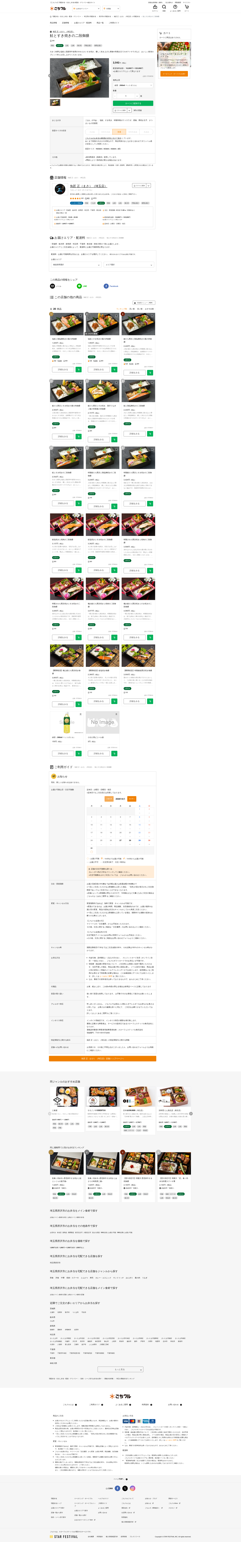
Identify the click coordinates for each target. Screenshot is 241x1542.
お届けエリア (56, 259)
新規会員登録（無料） (155, 2)
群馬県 (80, 210)
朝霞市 (157, 1341)
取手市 (67, 1312)
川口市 (75, 1341)
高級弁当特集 (108, 1378)
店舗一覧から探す (57, 1512)
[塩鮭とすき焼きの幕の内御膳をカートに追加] (114, 369)
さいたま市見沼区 (109, 1338)
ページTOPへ (119, 1479)
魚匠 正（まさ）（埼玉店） (63, 31)
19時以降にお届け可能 (124, 1232)
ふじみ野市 (93, 1344)
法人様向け (169, 2)
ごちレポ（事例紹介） (152, 1508)
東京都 (98, 210)
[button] (76, 264)
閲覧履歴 (178, 2)
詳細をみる (63, 369)
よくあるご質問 (106, 976)
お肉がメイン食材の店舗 (76, 1294)
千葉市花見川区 (75, 1353)
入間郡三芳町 (104, 1344)
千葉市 (52, 1353)
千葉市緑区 (111, 1353)
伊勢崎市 (68, 1329)
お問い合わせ (173, 1404)
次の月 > (132, 799)
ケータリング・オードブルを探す (174, 74)
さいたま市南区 (166, 1338)
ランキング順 (121, 308)
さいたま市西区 (66, 1338)
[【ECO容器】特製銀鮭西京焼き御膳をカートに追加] (150, 701)
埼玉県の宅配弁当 (90, 16)
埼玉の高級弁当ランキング (125, 1378)
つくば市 (76, 1312)
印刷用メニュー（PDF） (145, 303)
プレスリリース (135, 1536)
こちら (122, 875)
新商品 (65, 1232)
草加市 (121, 1341)
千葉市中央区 (62, 1353)
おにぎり (129, 1277)
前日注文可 (79, 1232)
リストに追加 (121, 110)
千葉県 (92, 210)
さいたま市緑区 (180, 1338)
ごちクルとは (68, 1404)
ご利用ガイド (113, 22)
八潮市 (59, 1344)
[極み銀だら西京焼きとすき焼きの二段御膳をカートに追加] (150, 637)
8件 (88, 198)
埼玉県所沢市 (55, 1262)
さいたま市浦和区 (152, 1338)
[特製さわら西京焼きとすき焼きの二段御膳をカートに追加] (79, 637)
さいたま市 (53, 1338)
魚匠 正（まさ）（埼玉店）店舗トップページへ (102, 1058)
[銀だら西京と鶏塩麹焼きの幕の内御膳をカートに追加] (150, 372)
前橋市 (52, 1329)
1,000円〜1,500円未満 (67, 1247)
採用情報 (124, 1536)
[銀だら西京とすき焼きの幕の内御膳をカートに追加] (79, 436)
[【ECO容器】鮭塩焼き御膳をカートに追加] (114, 701)
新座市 (180, 1341)
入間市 (150, 1341)
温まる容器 (96, 1232)
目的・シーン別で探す (58, 1517)
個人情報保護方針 (128, 1522)
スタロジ (172, 1508)
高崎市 (59, 1329)
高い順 (132, 308)
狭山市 (106, 1341)
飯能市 (90, 1341)
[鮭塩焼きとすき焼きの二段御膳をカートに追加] (114, 570)
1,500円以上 (80, 1247)
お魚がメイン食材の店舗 (58, 1294)
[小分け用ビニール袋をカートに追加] (114, 753)
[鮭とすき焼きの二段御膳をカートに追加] (79, 503)
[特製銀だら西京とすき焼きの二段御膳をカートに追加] (150, 503)
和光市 (172, 1341)
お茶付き (53, 1232)
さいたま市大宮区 (94, 1338)
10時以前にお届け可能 (108, 1232)
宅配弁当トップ (56, 1503)
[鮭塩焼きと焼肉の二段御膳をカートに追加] (79, 570)
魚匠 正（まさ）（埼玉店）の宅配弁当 (127, 16)
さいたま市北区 (79, 1338)
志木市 (165, 1341)
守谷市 (84, 1312)
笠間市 (59, 1312)
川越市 (67, 1341)
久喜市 (52, 1344)
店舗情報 (65, 22)
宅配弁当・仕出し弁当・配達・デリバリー (66, 16)
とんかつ (84, 1277)
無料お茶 (116, 80)
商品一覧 (100, 22)
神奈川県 (59, 213)
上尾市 (114, 1341)
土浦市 (52, 1312)
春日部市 (98, 1341)
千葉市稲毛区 (87, 1353)
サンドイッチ (118, 1277)
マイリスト (187, 2)
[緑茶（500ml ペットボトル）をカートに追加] (79, 753)
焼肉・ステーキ (73, 1277)
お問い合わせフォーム (121, 938)
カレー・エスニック (103, 1277)
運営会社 (125, 1508)
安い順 (139, 308)
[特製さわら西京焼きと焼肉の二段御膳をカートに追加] (150, 570)
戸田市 (142, 1341)
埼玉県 (86, 210)
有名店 (59, 1232)
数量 (114, 90)
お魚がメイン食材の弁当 (58, 1217)
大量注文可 (87, 1232)
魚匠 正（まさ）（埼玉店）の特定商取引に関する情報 (108, 1040)
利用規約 (145, 1404)
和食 (51, 1277)
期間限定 (71, 1232)
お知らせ (148, 1503)
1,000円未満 (54, 1247)
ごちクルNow (173, 1503)
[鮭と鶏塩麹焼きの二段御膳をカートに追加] (150, 434)
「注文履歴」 (102, 923)
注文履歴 (84, 1451)
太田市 (76, 1329)
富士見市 (68, 1344)
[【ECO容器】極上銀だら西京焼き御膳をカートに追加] (79, 704)
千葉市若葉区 (99, 1353)
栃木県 (74, 210)
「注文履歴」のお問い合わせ (122, 927)
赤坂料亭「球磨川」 (61, 1188)
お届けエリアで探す (58, 1508)
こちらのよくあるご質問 (96, 896)
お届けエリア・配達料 (83, 22)
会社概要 (91, 1536)
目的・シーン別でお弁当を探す (91, 1378)
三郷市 (76, 1344)
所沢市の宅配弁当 (105, 16)
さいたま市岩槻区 (56, 1341)
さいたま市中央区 (124, 1338)
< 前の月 (109, 799)
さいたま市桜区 (138, 1338)
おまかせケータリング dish (83, 1520)
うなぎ (144, 1277)
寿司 (91, 1277)
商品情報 (53, 22)
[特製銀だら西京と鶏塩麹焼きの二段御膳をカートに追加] (114, 506)
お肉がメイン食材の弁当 (76, 1217)
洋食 (57, 1277)
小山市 (52, 1321)
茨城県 (68, 210)
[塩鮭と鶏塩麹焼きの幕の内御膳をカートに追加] (79, 369)
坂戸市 (84, 1344)
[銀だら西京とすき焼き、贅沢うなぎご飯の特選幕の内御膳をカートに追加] (114, 439)
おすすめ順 (149, 308)
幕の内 (137, 1277)
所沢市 (82, 1341)
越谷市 (129, 1341)
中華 (63, 1277)
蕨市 (135, 1341)
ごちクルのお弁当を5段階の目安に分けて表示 (103, 138)
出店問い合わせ (127, 1512)
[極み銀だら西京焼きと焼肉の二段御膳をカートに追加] (114, 637)
